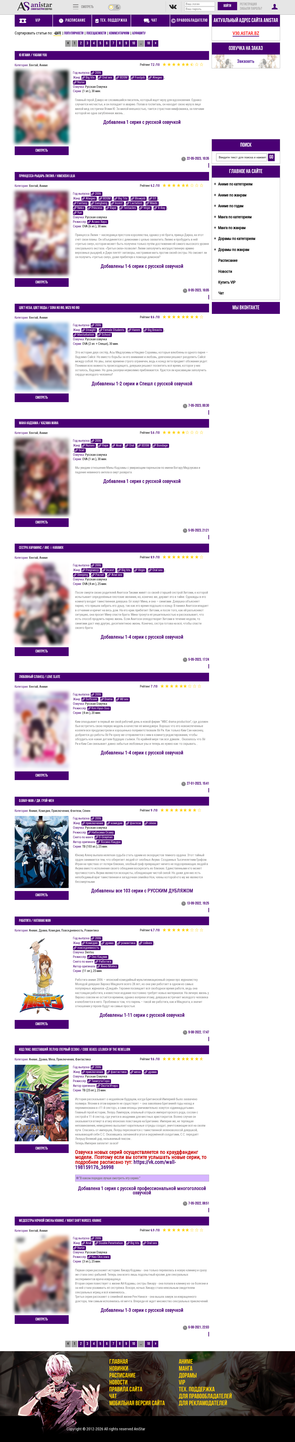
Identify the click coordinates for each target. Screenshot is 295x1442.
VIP (182, 1382)
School (106, 335)
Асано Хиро (99, 222)
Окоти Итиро (109, 1086)
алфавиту (139, 33)
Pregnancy (92, 570)
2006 (98, 73)
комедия (116, 823)
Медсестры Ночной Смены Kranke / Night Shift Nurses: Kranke (60, 1221)
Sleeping (82, 575)
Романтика (91, 930)
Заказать (245, 61)
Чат (221, 293)
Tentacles (130, 208)
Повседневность (72, 930)
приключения (94, 823)
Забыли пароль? (251, 9)
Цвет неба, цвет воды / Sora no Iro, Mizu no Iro (49, 308)
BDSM (123, 77)
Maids (153, 203)
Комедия (44, 811)
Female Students (113, 330)
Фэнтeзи (75, 811)
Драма (43, 930)
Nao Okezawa (100, 1257)
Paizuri (99, 575)
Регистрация (248, 4)
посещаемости (96, 33)
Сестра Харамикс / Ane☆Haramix (41, 548)
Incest (119, 203)
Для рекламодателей (203, 1403)
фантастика (119, 1072)
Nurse (81, 82)
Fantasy (82, 203)
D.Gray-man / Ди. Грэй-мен (36, 801)
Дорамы (188, 1376)
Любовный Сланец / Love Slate (39, 677)
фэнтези (135, 823)
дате (58, 33)
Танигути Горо (101, 1081)
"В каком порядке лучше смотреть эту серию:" (109, 1178)
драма (109, 943)
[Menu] (75, 6)
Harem (136, 330)
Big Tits (122, 198)
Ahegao (157, 77)
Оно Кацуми (99, 957)
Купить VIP (227, 282)
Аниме (43, 65)
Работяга (105, 961)
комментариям (119, 33)
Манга (185, 1369)
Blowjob (140, 198)
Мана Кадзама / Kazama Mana (38, 423)
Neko (80, 208)
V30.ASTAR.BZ (246, 33)
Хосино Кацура (111, 842)
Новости (225, 271)
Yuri (79, 213)
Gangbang (101, 203)
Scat (81, 450)
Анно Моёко (109, 966)
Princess (97, 208)
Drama (109, 699)
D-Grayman (106, 837)
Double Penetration (111, 1243)
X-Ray (161, 208)
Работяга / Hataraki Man (35, 921)
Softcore (91, 699)
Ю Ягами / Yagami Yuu (33, 55)
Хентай (33, 65)
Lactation (136, 203)
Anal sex (116, 575)
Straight (91, 330)
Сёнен (86, 811)
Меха (52, 1059)
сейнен (147, 943)
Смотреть (41, 151)
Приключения (60, 811)
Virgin (146, 208)
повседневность (88, 948)
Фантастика (83, 1059)
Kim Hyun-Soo (100, 708)
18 (148, 43)
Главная (118, 1362)
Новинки (118, 1369)
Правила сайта (125, 1389)
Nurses (90, 445)
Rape (113, 208)
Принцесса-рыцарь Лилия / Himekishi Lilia (47, 176)
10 (133, 43)
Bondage (162, 445)
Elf (154, 198)
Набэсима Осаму (103, 832)
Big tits (90, 77)
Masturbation (85, 335)
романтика (128, 943)
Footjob (140, 77)
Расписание (228, 260)
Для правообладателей (205, 1396)
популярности (74, 33)
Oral (131, 445)
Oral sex (107, 77)
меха (137, 1072)
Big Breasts (155, 330)
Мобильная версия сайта (137, 1403)
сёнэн (152, 823)
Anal (119, 445)
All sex (124, 699)
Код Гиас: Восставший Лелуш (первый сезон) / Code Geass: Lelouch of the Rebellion (74, 1050)
